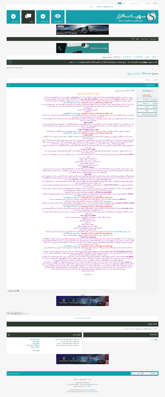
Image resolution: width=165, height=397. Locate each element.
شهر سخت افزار (14, 373)
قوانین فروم (36, 350)
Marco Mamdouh (90, 390)
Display (148, 80)
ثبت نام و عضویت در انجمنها (105, 7)
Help (91, 7)
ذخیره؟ (154, 3)
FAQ (133, 39)
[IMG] (37, 343)
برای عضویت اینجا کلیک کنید (71, 102)
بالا (8, 313)
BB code (35, 339)
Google (152, 340)
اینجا (110, 235)
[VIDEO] (36, 345)
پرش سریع (153, 39)
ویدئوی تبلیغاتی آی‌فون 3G (119, 231)
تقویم (137, 39)
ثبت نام (75, 62)
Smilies (37, 341)
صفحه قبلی (86, 318)
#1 (8, 85)
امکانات (155, 80)
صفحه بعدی (78, 318)
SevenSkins (87, 386)
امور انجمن (145, 39)
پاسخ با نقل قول (12, 290)
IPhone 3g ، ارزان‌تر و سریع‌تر (139, 73)
